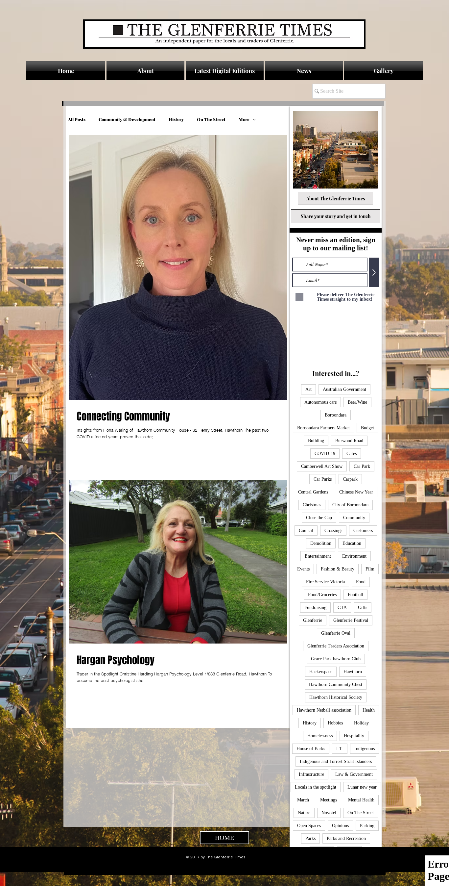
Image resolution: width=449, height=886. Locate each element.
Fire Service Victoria (325, 581)
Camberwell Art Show (322, 466)
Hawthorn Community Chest (335, 684)
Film (370, 569)
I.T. (339, 748)
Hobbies (335, 723)
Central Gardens (313, 492)
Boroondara (335, 415)
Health (369, 710)
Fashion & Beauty (337, 569)
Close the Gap (319, 517)
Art (308, 389)
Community (354, 517)
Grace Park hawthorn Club (336, 658)
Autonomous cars (320, 402)
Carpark (350, 479)
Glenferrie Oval (335, 633)
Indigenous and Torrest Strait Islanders (336, 761)
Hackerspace (320, 671)
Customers (363, 530)
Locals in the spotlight (315, 787)
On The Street (211, 119)
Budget (367, 427)
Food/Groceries (322, 594)
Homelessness (320, 735)
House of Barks (310, 748)
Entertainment (318, 556)
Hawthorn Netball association (324, 710)
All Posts (76, 119)
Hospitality (354, 735)
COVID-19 (325, 453)
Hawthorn (352, 671)
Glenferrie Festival (350, 620)
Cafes (351, 453)
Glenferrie (312, 620)
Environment (354, 556)
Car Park (362, 466)
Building (316, 440)
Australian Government (344, 389)
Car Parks (323, 479)
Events (303, 569)
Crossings (333, 530)
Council (306, 530)
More (244, 119)
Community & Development (127, 119)
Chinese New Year (356, 492)
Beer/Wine (357, 402)
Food (361, 581)
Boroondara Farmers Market (323, 427)
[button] (303, 70)
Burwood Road (349, 440)
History (176, 119)
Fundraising (315, 607)
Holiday (361, 723)
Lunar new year (362, 787)
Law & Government (354, 774)
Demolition (320, 543)
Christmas (312, 504)
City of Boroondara (350, 504)
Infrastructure (311, 774)
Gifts (362, 607)
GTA (342, 607)
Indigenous (364, 748)
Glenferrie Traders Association (335, 646)
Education (352, 543)
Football (355, 594)
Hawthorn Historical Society (335, 697)
